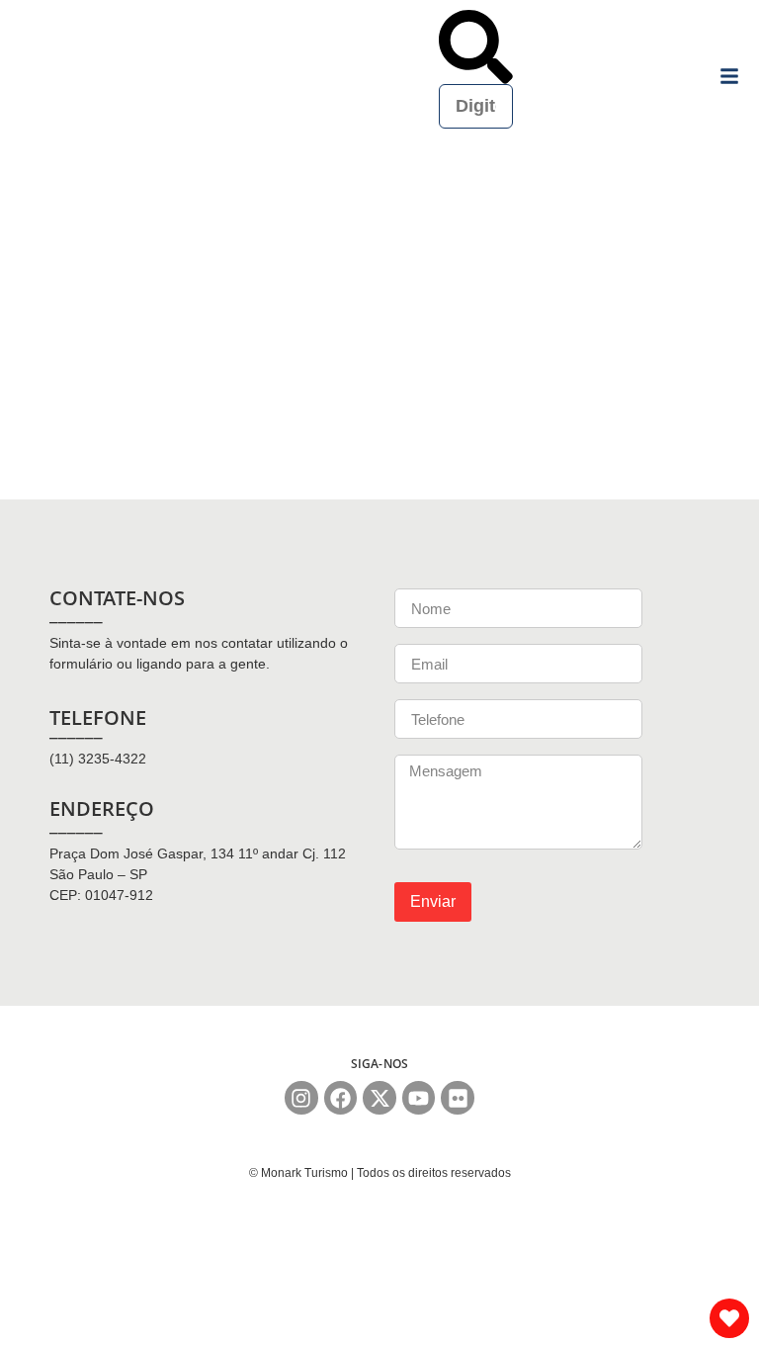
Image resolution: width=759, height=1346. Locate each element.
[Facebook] (341, 1098)
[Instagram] (301, 1098)
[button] (476, 47)
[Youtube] (419, 1098)
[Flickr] (457, 1098)
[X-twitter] (379, 1098)
